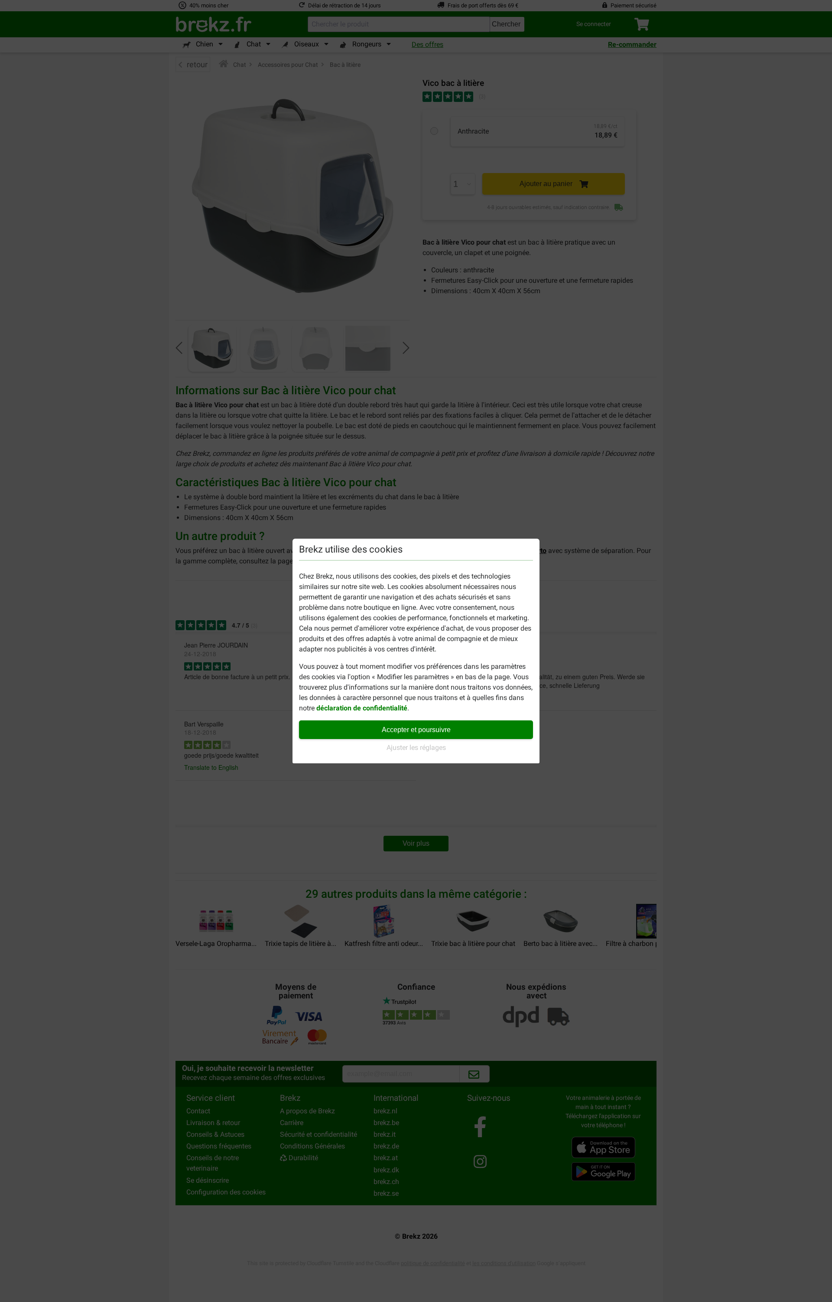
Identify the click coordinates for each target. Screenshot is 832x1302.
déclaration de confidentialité (361, 708)
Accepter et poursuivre (416, 729)
